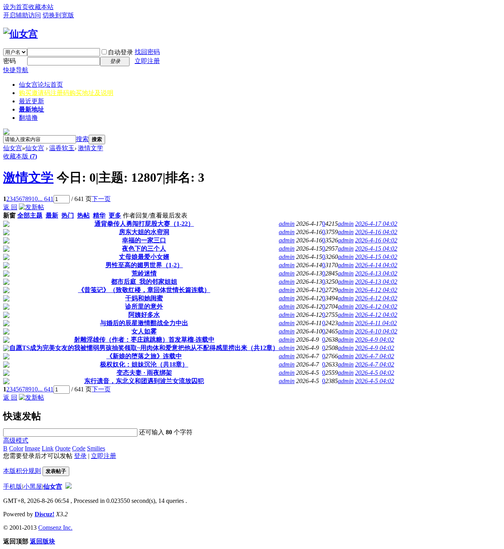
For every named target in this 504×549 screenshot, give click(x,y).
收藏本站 (41, 7)
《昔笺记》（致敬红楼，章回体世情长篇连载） (144, 290)
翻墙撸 (28, 117)
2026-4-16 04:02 (376, 232)
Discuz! (44, 514)
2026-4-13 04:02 (376, 273)
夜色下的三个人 (144, 248)
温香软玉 (61, 148)
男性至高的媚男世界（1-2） (144, 265)
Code (78, 448)
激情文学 (90, 148)
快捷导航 (15, 70)
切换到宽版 (58, 15)
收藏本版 (20, 156)
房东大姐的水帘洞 (144, 232)
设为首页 (15, 7)
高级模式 (15, 440)
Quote (62, 448)
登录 (80, 455)
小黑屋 (32, 486)
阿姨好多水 (144, 314)
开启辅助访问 (22, 15)
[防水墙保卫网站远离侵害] (68, 486)
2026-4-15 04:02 (376, 248)
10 (35, 198)
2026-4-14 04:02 (376, 265)
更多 (115, 215)
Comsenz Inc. (55, 527)
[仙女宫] (20, 34)
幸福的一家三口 (144, 240)
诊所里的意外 (144, 306)
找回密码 (147, 51)
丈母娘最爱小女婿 (144, 256)
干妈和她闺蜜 (144, 298)
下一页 (101, 198)
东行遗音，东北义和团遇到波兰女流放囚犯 (144, 381)
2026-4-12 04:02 (376, 290)
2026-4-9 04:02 (374, 339)
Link (48, 448)
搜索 (82, 139)
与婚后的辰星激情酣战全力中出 (144, 323)
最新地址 (31, 109)
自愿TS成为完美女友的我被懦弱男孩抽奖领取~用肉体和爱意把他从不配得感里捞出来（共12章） (144, 347)
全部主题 (30, 215)
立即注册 (147, 61)
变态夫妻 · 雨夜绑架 (144, 372)
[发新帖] (31, 207)
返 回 (10, 207)
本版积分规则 (22, 470)
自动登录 (120, 52)
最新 (52, 215)
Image (32, 448)
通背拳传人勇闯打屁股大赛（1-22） (144, 223)
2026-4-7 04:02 (374, 356)
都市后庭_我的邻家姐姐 (144, 281)
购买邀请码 (66, 92)
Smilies (96, 448)
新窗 (9, 215)
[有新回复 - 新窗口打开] (6, 224)
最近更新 (31, 101)
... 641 (46, 198)
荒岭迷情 (144, 273)
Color (16, 448)
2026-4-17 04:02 (376, 223)
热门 (67, 215)
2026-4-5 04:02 (374, 372)
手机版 (12, 486)
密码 (9, 61)
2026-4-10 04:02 (376, 331)
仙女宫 (41, 84)
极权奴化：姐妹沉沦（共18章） (144, 364)
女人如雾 (144, 331)
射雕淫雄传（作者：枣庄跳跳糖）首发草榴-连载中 (144, 339)
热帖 (83, 215)
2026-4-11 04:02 (376, 323)
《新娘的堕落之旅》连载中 (144, 356)
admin (287, 223)
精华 (99, 215)
